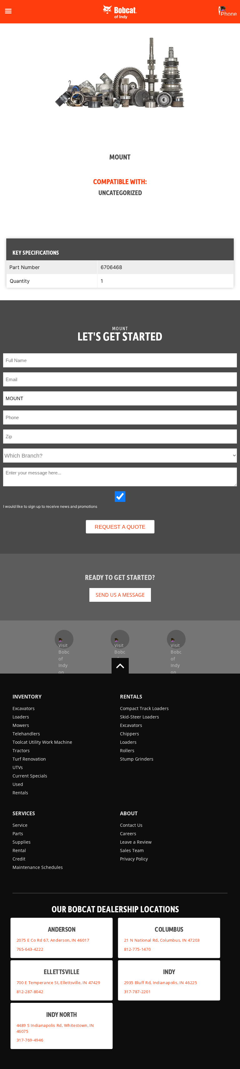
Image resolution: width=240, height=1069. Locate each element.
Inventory (27, 696)
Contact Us (131, 825)
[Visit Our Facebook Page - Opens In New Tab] (64, 639)
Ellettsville (61, 971)
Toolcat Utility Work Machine (42, 742)
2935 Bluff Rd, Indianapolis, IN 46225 (160, 982)
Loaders (20, 717)
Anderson (61, 929)
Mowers (20, 725)
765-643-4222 (30, 949)
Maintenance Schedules (37, 867)
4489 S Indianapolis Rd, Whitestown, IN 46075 (55, 1028)
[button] (219, 11)
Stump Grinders (136, 759)
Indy (169, 971)
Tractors (21, 750)
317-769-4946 (30, 1040)
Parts (17, 833)
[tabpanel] (120, 120)
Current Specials (29, 776)
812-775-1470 (137, 949)
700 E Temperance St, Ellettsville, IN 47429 (58, 982)
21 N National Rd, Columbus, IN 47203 (162, 940)
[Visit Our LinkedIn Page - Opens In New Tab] (176, 639)
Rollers (127, 750)
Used (17, 784)
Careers (128, 833)
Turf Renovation (29, 759)
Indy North (61, 1014)
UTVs (17, 767)
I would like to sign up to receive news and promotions (50, 506)
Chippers (129, 734)
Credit (18, 859)
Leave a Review (136, 842)
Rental (19, 850)
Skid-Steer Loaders (139, 717)
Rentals (20, 793)
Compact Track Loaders (144, 708)
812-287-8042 (30, 991)
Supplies (21, 842)
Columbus (169, 929)
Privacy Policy (134, 859)
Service (20, 825)
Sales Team (132, 850)
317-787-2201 (137, 991)
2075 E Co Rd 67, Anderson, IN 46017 (53, 940)
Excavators (23, 708)
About (129, 813)
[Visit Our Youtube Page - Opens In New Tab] (120, 639)
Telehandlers (26, 734)
